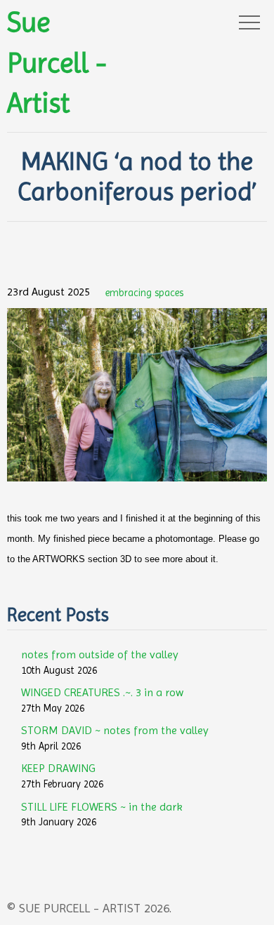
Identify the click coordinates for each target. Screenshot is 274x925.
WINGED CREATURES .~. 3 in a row (102, 692)
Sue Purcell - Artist (57, 62)
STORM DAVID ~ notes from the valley (115, 730)
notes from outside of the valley (99, 654)
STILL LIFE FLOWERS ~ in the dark (102, 806)
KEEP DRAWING (58, 768)
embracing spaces (144, 292)
